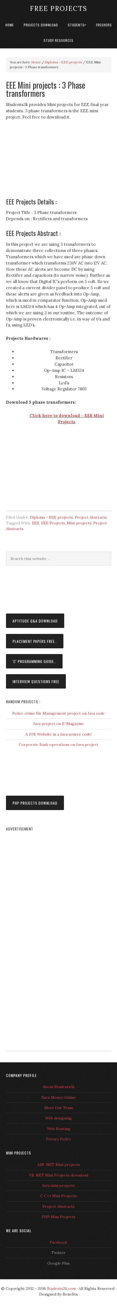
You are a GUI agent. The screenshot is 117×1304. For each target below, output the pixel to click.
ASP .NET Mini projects (58, 1164)
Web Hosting (58, 1128)
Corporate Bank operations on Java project (58, 744)
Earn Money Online (58, 1097)
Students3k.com (61, 1288)
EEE (35, 523)
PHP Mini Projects (58, 1216)
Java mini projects (58, 1185)
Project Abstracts (91, 517)
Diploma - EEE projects (51, 517)
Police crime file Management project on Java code (58, 713)
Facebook (58, 1242)
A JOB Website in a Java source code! (58, 734)
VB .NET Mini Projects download (58, 1175)
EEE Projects (53, 523)
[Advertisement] (58, 161)
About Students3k (58, 1086)
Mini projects (79, 523)
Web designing (58, 1118)
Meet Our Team (58, 1107)
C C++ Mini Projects (58, 1195)
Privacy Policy (58, 1139)
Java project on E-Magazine (58, 723)
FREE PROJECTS (58, 8)
